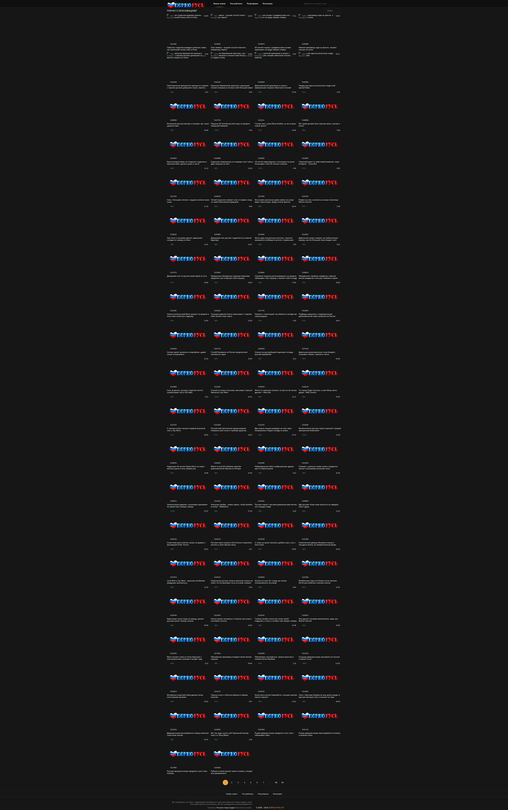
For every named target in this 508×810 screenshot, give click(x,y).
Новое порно (219, 4)
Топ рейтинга (236, 4)
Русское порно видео (226, 808)
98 (276, 782)
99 (283, 782)
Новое (330, 11)
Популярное (252, 4)
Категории (268, 4)
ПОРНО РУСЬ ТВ (276, 808)
